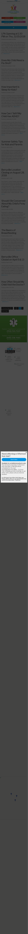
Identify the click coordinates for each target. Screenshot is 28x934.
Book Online (14, 459)
